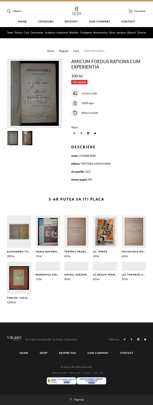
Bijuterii (131, 32)
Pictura (18, 32)
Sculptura (50, 32)
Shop (44, 352)
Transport (87, 373)
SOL (102, 373)
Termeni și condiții (59, 373)
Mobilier (74, 32)
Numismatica (100, 32)
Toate (10, 32)
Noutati (71, 21)
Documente (37, 32)
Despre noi (67, 352)
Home (22, 21)
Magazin (63, 50)
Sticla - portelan (117, 32)
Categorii (45, 21)
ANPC (95, 373)
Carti (26, 32)
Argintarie (62, 32)
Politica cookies (75, 373)
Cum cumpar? (99, 21)
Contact (128, 21)
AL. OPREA (100, 251)
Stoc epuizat (79, 82)
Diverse (141, 32)
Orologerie (86, 32)
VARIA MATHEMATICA (50, 251)
